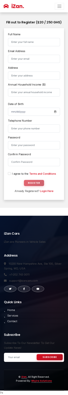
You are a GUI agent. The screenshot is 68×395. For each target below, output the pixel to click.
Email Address (16, 51)
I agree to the (34, 173)
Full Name (14, 34)
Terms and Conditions (42, 173)
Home (11, 310)
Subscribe (50, 357)
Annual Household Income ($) (27, 84)
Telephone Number (20, 120)
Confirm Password (19, 154)
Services (12, 315)
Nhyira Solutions (41, 380)
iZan (24, 377)
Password (14, 137)
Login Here (46, 191)
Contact (12, 321)
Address (13, 67)
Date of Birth (16, 104)
